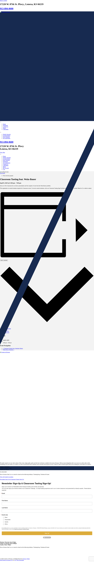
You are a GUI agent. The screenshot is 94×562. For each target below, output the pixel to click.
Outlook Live (6, 332)
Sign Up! (47, 533)
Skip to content (3, 0)
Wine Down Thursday (8, 349)
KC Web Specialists (19, 560)
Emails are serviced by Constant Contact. (21, 529)
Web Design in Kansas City (6, 560)
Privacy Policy (26, 558)
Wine (6, 524)
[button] (12, 479)
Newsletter (8, 519)
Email (3, 493)
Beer (6, 517)
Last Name (5, 507)
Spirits (6, 522)
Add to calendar (4, 260)
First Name (5, 500)
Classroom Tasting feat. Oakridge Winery (13, 348)
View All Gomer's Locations (6, 477)
